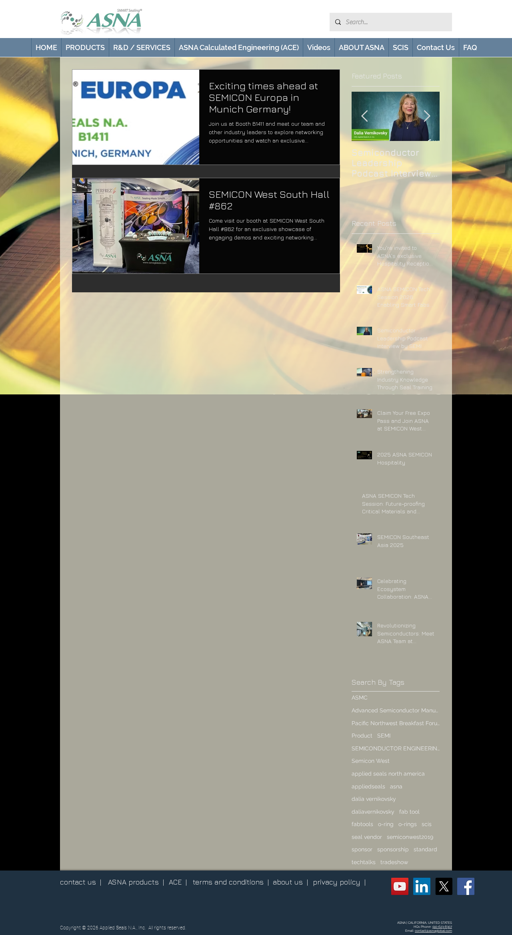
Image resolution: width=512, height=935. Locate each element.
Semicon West (371, 761)
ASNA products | (136, 882)
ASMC (360, 697)
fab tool (409, 811)
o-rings (407, 824)
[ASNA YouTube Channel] (399, 886)
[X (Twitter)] (443, 886)
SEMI (383, 735)
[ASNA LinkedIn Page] (421, 886)
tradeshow (394, 862)
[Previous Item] (364, 116)
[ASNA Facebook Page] (465, 886)
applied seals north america (388, 773)
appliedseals (368, 786)
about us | (290, 882)
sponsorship (393, 849)
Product (362, 735)
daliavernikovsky (373, 811)
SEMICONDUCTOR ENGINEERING (396, 748)
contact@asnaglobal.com (433, 931)
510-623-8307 (442, 927)
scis (427, 824)
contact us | (80, 882)
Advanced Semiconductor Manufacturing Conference (396, 710)
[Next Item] (426, 116)
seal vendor (367, 837)
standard (425, 849)
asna (396, 786)
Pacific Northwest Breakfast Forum (396, 723)
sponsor (362, 849)
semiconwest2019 (410, 837)
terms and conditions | (231, 882)
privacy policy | (339, 882)
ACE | (178, 882)
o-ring (386, 824)
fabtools (362, 824)
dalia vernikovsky (374, 799)
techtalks (364, 862)
